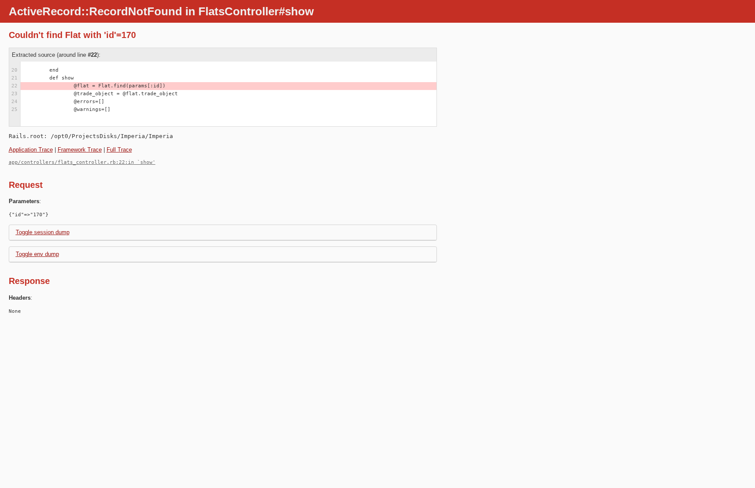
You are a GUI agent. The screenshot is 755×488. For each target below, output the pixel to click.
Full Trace (119, 149)
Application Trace (31, 149)
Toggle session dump (42, 232)
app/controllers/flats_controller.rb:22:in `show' (82, 162)
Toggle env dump (37, 254)
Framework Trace (80, 149)
